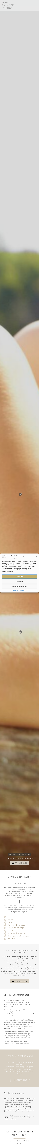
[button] (36, 557)
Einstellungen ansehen (19, 586)
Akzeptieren (19, 576)
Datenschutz (16, 590)
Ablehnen (19, 581)
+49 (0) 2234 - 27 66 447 (21, 1080)
